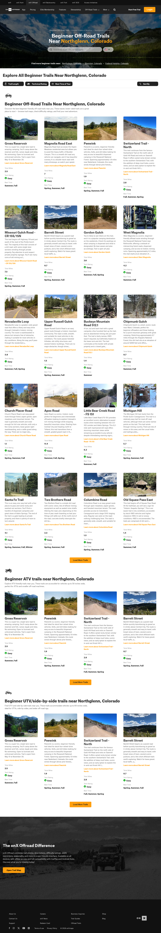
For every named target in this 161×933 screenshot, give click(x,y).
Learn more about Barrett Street (60, 247)
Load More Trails (80, 560)
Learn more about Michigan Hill (140, 425)
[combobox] (76, 49)
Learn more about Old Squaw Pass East (140, 512)
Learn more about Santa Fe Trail (21, 512)
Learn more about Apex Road (60, 425)
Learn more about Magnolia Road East (60, 158)
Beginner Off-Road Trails (59, 30)
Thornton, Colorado (93, 63)
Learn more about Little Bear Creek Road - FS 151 (100, 425)
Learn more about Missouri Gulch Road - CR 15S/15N (21, 247)
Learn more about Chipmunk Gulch (140, 336)
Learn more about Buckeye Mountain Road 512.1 (100, 336)
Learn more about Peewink (100, 158)
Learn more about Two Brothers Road (60, 512)
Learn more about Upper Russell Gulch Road (60, 336)
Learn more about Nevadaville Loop (21, 336)
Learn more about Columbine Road (100, 512)
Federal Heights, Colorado (117, 63)
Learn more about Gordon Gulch (100, 247)
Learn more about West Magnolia (140, 247)
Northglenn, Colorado (71, 63)
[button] (13, 84)
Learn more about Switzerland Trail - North (140, 158)
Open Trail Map (14, 870)
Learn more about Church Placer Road (21, 425)
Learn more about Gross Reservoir (21, 158)
